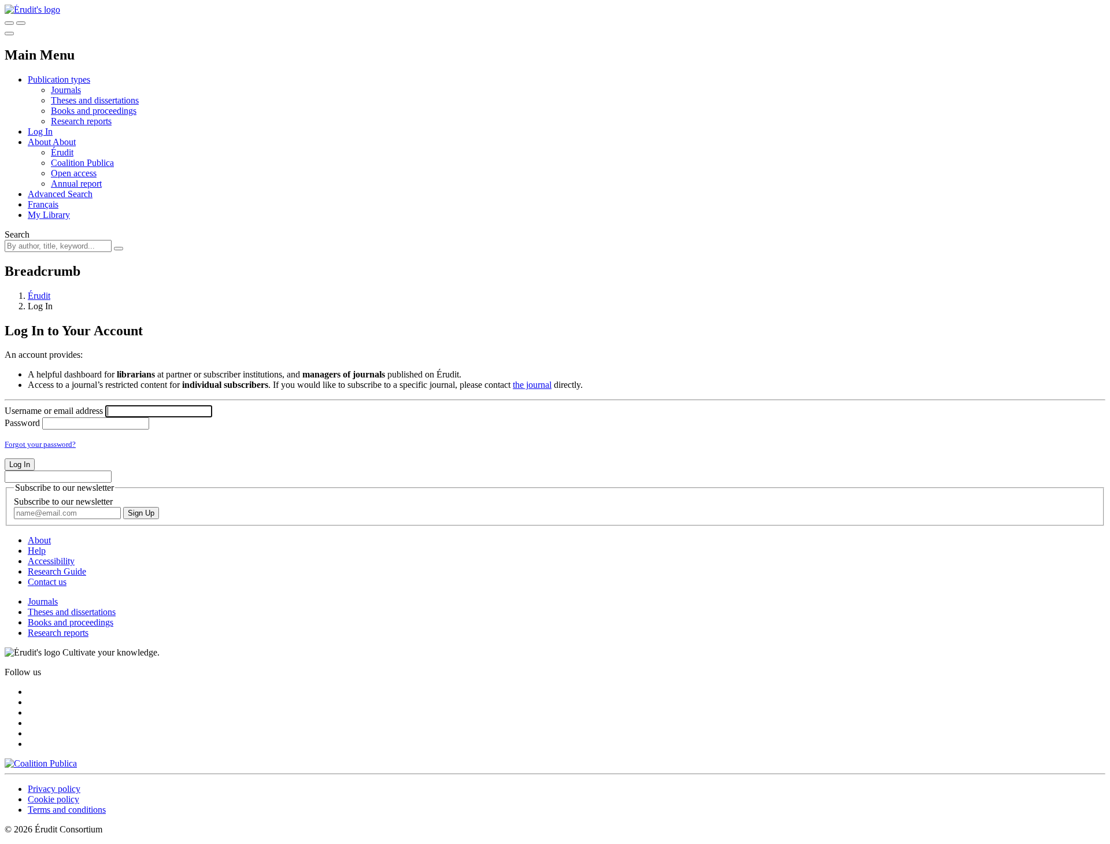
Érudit (62, 152)
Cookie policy (53, 799)
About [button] (40, 142)
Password (22, 423)
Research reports (81, 121)
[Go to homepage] (32, 9)
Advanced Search (60, 194)
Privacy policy (54, 789)
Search (17, 234)
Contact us (47, 582)
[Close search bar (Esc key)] (20, 23)
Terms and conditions (67, 810)
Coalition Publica (82, 163)
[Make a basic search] (9, 23)
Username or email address (54, 411)
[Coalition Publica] (41, 763)
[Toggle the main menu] (9, 33)
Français (43, 204)
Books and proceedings (93, 111)
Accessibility (51, 561)
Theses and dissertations (95, 100)
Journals (66, 90)
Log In (40, 131)
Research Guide (57, 571)
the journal (532, 385)
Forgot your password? (40, 444)
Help (37, 551)
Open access (74, 173)
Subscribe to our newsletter (63, 501)
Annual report (76, 183)
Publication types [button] (59, 79)
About (64, 142)
